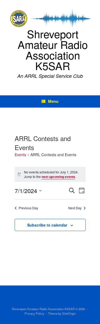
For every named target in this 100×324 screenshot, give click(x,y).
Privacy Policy (34, 313)
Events (20, 154)
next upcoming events (58, 176)
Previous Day (28, 208)
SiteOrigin (69, 313)
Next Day (75, 208)
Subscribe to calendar (47, 225)
